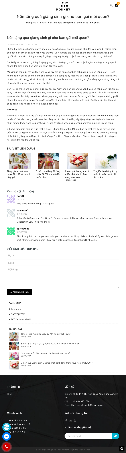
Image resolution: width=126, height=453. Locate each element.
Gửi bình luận (20, 292)
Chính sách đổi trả (16, 427)
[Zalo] (6, 427)
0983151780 (83, 401)
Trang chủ (15, 309)
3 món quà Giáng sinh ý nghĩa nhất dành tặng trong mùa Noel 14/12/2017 (57, 363)
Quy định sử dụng (16, 431)
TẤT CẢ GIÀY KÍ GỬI (21, 319)
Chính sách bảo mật (17, 420)
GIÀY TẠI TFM (17, 314)
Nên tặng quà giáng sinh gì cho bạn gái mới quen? (45, 353)
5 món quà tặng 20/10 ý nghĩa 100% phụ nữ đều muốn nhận (48, 174)
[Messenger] (6, 436)
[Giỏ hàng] (116, 5)
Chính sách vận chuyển (19, 424)
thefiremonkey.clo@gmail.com (87, 405)
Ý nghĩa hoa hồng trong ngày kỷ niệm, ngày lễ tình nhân (105, 174)
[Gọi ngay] (6, 447)
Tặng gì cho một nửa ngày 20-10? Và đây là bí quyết (18, 174)
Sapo (88, 450)
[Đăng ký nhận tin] (115, 436)
